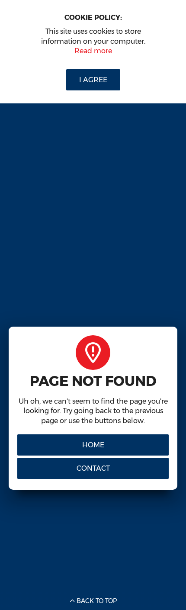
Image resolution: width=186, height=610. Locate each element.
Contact (93, 468)
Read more (93, 51)
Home (93, 445)
